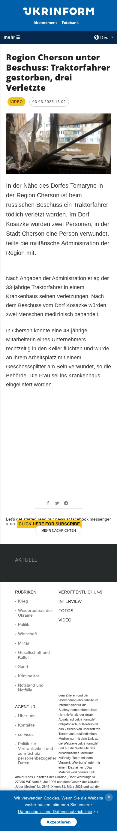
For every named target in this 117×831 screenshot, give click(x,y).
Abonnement (45, 22)
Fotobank (70, 22)
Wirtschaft (27, 633)
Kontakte (26, 725)
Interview (70, 601)
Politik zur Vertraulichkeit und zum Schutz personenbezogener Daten (37, 753)
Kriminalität (28, 675)
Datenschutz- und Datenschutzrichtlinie (55, 811)
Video (64, 620)
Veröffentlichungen (83, 592)
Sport (23, 666)
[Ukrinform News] (58, 11)
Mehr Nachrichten (58, 530)
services (26, 734)
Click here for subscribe (49, 523)
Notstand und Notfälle (31, 687)
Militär (23, 643)
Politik (23, 624)
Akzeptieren (58, 822)
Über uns (26, 715)
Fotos (65, 610)
